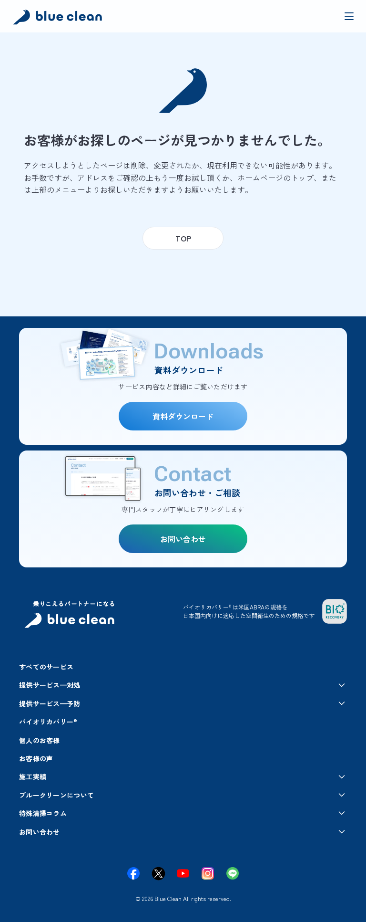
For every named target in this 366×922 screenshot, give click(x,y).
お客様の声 (36, 758)
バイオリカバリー (48, 721)
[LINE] (232, 873)
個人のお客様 (39, 740)
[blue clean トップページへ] (59, 18)
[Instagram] (207, 873)
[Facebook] (133, 873)
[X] (158, 873)
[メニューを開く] (348, 16)
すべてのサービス (46, 666)
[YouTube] (183, 873)
